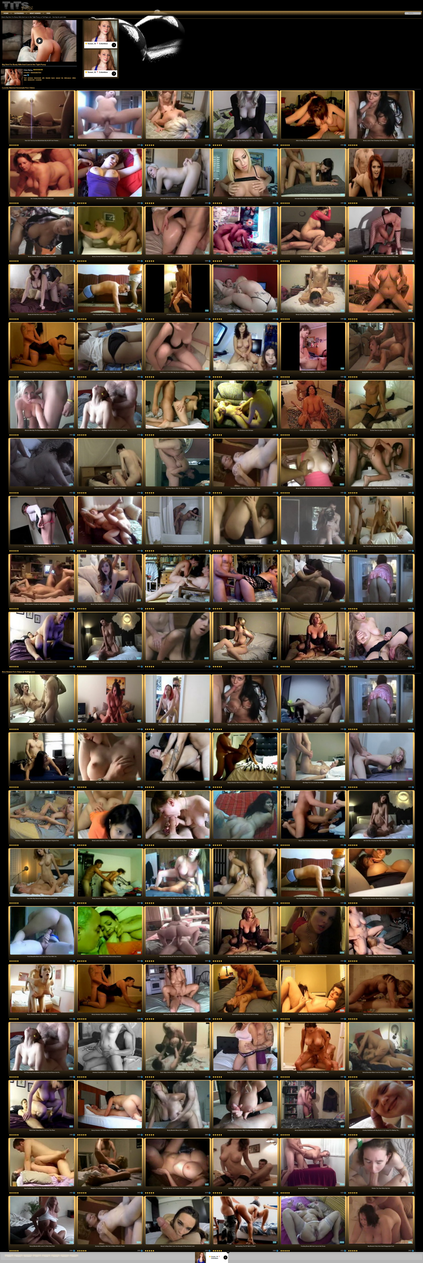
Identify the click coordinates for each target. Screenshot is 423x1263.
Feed (48, 13)
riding (74, 78)
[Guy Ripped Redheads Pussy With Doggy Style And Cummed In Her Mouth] (178, 675)
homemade (37, 78)
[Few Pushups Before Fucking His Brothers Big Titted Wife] (110, 265)
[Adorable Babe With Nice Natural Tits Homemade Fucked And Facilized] (313, 149)
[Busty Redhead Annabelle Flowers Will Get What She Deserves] (381, 555)
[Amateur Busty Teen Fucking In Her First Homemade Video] (245, 1139)
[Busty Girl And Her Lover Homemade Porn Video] (42, 265)
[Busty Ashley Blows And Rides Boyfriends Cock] (42, 613)
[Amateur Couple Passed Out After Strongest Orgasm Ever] (42, 791)
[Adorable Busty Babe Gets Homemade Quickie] (110, 149)
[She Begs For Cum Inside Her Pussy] (313, 733)
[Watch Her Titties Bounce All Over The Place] (42, 1081)
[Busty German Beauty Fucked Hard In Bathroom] (42, 207)
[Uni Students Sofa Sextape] (245, 381)
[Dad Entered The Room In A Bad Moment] (178, 555)
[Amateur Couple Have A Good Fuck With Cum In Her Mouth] (110, 1023)
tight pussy (67, 78)
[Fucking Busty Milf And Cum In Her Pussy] (313, 1197)
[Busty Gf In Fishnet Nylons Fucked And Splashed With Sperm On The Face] (381, 207)
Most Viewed (35, 13)
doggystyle (31, 80)
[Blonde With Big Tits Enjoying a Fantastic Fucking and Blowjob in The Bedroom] (42, 381)
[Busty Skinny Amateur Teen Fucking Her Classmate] (42, 965)
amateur (30, 78)
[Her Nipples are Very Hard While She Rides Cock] (110, 733)
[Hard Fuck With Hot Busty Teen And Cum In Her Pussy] (245, 555)
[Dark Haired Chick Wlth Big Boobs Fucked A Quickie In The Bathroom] (178, 323)
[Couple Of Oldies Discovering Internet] (110, 907)
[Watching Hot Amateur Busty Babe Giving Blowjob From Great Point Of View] (381, 849)
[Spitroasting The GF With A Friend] (245, 1197)
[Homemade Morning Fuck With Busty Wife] (110, 323)
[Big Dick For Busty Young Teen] (178, 791)
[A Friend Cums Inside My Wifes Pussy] (178, 265)
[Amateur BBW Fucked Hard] (42, 439)
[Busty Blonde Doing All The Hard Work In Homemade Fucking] (178, 907)
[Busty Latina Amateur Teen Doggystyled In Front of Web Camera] (110, 791)
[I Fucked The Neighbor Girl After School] (313, 323)
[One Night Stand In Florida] (110, 675)
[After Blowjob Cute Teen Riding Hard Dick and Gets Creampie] (245, 91)
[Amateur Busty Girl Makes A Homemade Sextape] (178, 965)
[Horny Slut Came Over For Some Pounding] (110, 91)
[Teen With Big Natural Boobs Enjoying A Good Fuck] (42, 849)
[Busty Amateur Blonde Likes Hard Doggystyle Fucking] (381, 733)
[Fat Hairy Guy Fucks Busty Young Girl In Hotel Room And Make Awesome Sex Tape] (110, 381)
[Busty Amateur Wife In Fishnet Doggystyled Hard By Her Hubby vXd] (245, 733)
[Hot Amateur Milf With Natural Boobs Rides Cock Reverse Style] (313, 613)
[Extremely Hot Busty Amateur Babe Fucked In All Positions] (110, 613)
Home (6, 13)
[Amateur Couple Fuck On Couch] (313, 555)
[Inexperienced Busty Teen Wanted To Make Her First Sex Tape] (245, 613)
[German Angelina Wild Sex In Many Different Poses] (245, 439)
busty (53, 78)
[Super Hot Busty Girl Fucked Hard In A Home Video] (178, 1139)
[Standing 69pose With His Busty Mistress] (178, 439)
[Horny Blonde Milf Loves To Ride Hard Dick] (42, 1197)
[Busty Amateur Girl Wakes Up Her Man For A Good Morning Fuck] (110, 1081)
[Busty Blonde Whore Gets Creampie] (178, 1081)
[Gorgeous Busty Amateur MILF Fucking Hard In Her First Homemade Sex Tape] (245, 1081)
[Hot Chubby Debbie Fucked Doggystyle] (42, 149)
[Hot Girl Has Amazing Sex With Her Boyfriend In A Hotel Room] (381, 791)
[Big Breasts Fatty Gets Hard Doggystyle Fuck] (381, 1197)
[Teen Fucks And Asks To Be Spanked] (313, 497)
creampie (39, 80)
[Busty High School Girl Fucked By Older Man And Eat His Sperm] (42, 497)
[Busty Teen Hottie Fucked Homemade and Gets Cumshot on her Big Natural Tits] (110, 555)
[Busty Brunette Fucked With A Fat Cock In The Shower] (313, 1023)
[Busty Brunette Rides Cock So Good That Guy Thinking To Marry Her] (381, 1023)
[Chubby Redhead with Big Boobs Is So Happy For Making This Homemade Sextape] (381, 1081)
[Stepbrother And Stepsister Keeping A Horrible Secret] (110, 439)
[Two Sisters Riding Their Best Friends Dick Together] (381, 907)
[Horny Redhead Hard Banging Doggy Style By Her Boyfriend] (381, 149)
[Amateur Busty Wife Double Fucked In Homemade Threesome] (245, 849)
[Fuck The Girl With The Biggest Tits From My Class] (313, 965)
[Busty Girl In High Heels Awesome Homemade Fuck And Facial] (381, 323)
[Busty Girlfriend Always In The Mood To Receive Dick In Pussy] (313, 439)
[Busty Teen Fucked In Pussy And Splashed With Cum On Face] (245, 1023)
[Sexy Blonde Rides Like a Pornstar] (178, 207)
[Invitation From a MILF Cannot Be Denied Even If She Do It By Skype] (245, 149)
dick (25, 80)
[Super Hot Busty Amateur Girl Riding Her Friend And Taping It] (381, 965)
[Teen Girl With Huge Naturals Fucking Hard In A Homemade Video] (245, 207)
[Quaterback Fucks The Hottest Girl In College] (245, 965)
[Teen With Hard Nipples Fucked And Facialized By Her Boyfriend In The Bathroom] (245, 497)
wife (43, 78)
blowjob (48, 78)
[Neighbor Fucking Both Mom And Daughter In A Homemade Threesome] (110, 1139)
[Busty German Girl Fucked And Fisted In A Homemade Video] (110, 207)
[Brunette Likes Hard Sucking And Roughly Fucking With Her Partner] (178, 733)
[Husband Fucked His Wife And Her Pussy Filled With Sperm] (178, 849)
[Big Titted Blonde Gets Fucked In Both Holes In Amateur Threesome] (381, 497)
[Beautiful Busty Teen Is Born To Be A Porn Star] (313, 907)
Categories (19, 13)
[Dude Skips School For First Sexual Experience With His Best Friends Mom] (178, 1023)
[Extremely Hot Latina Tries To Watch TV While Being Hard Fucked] (381, 439)
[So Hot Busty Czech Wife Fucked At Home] (313, 207)
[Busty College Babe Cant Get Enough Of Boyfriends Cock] (178, 1197)
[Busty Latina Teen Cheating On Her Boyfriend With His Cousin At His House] (381, 91)
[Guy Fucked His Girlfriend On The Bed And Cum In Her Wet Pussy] (42, 1139)
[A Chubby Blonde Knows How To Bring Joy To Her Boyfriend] (245, 265)
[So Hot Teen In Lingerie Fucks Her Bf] (381, 381)
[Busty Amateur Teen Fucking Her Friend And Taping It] (178, 613)
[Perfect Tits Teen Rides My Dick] (381, 1139)
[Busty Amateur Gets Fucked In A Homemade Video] (313, 1139)
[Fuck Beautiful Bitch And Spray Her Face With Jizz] (42, 907)
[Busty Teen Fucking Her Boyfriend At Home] (42, 675)
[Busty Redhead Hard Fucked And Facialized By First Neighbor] (110, 497)
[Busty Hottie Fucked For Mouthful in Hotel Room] (178, 497)
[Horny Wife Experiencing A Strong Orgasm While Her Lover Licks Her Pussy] (381, 613)
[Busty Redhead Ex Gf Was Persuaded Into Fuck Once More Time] (313, 1081)
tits (62, 78)
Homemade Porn (36, 72)
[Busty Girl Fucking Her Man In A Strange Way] (381, 265)
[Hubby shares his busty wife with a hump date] (313, 381)
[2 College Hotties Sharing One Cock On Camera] (245, 323)
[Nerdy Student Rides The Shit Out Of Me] (42, 733)
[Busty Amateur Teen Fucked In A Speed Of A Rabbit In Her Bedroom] (110, 849)
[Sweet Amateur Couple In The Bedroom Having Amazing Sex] (42, 555)
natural (58, 78)
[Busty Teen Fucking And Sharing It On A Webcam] (313, 791)
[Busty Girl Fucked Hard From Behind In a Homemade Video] (313, 265)
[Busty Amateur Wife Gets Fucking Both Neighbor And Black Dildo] (42, 323)
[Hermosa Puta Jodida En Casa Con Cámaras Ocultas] (313, 675)
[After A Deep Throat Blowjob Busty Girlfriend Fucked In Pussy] (313, 91)
